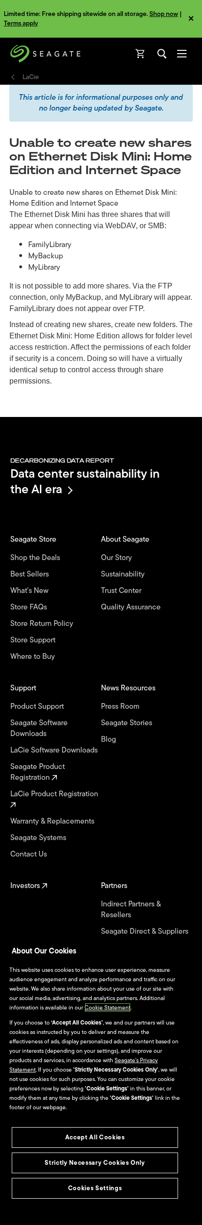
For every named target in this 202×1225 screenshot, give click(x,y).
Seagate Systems (39, 838)
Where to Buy (33, 656)
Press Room (121, 706)
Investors (26, 886)
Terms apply (21, 23)
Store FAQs (29, 607)
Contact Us (29, 854)
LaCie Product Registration (55, 794)
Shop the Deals (37, 557)
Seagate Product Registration (37, 772)
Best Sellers (30, 574)
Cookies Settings (95, 1188)
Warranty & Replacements (53, 821)
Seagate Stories (127, 723)
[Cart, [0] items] (140, 53)
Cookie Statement (108, 1007)
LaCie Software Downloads (55, 750)
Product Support (38, 706)
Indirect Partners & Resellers (131, 910)
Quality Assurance (132, 607)
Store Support (33, 640)
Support (24, 688)
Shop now (163, 13)
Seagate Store (34, 539)
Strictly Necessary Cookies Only (95, 1163)
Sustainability (124, 574)
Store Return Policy (42, 623)
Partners (115, 886)
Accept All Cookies (95, 1137)
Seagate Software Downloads (39, 728)
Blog (109, 739)
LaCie (31, 77)
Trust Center (122, 590)
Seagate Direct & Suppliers (145, 931)
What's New (30, 590)
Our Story (117, 557)
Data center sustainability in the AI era (85, 481)
